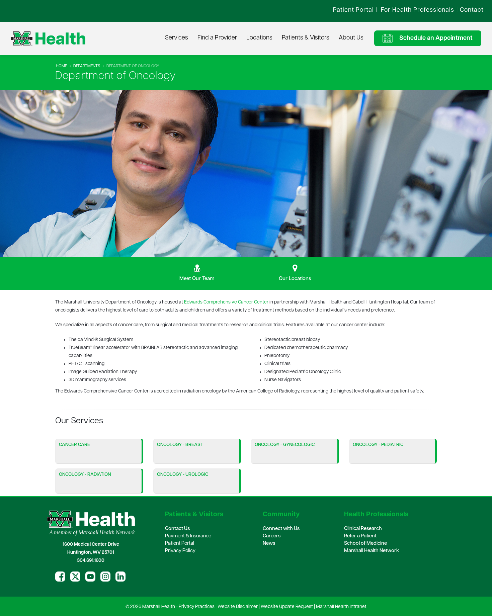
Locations (259, 38)
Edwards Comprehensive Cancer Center (226, 302)
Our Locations (295, 278)
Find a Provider (217, 38)
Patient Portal (179, 543)
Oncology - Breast (180, 444)
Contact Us (177, 528)
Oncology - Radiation (85, 474)
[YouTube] (90, 576)
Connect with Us (281, 528)
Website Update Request (287, 606)
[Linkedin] (120, 576)
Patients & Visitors (305, 38)
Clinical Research (363, 528)
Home (61, 66)
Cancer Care (74, 444)
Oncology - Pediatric (378, 444)
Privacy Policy (180, 550)
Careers (271, 536)
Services (176, 38)
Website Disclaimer (238, 606)
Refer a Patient (360, 536)
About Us (351, 38)
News (269, 543)
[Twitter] (75, 576)
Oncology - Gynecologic (285, 444)
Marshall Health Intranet (341, 606)
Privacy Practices (197, 606)
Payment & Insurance (188, 536)
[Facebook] (60, 576)
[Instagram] (105, 576)
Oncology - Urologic (182, 474)
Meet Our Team (197, 278)
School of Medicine (365, 543)
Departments (86, 66)
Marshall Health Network (371, 550)
